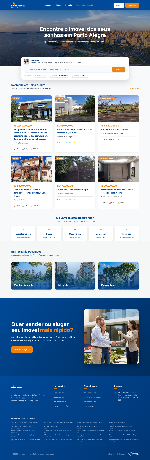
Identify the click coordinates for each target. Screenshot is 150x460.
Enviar (118, 69)
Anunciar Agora (22, 349)
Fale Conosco (89, 406)
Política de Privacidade (93, 397)
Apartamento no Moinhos (79, 76)
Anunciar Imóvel (60, 402)
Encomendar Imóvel (84, 5)
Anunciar (68, 5)
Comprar (49, 5)
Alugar (58, 5)
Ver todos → (133, 88)
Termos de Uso (90, 402)
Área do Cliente (90, 393)
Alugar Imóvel (59, 397)
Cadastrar (132, 5)
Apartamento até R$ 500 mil (59, 76)
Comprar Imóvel (60, 393)
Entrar (118, 5)
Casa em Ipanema (40, 76)
